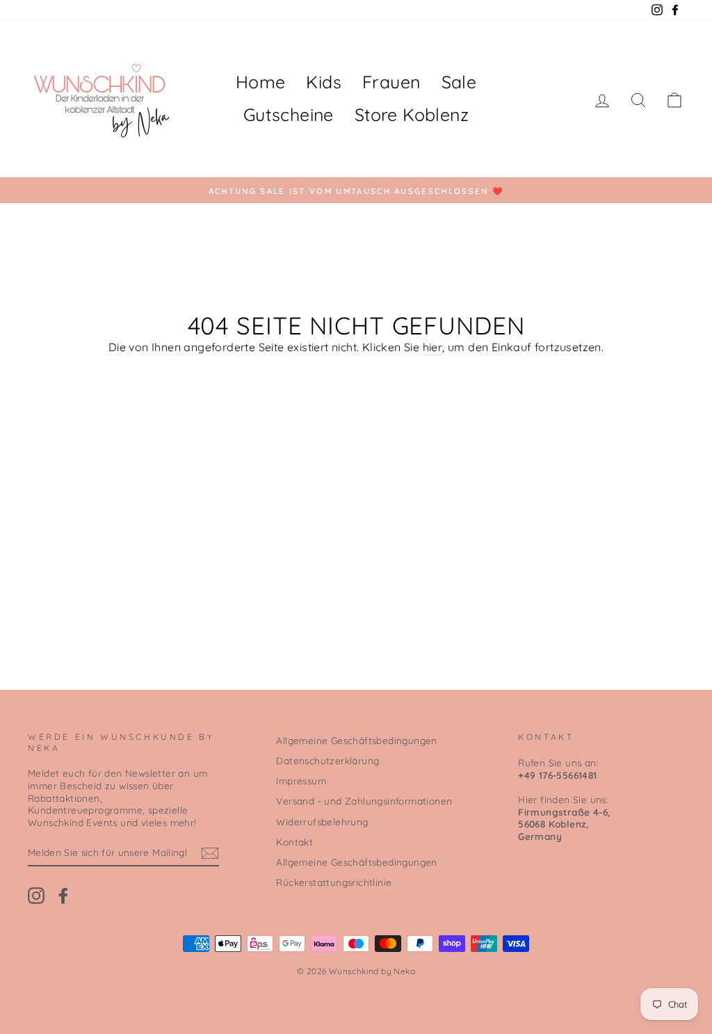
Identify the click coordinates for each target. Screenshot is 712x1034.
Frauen (391, 81)
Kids (323, 81)
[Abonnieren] (210, 853)
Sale (459, 81)
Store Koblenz (412, 114)
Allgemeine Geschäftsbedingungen (356, 740)
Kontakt (294, 842)
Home (261, 81)
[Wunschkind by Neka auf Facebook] (63, 895)
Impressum (301, 780)
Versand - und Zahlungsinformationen (364, 801)
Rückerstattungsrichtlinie (333, 882)
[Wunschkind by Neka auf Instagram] (36, 895)
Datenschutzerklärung (327, 760)
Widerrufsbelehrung (322, 821)
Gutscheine (288, 114)
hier (433, 347)
